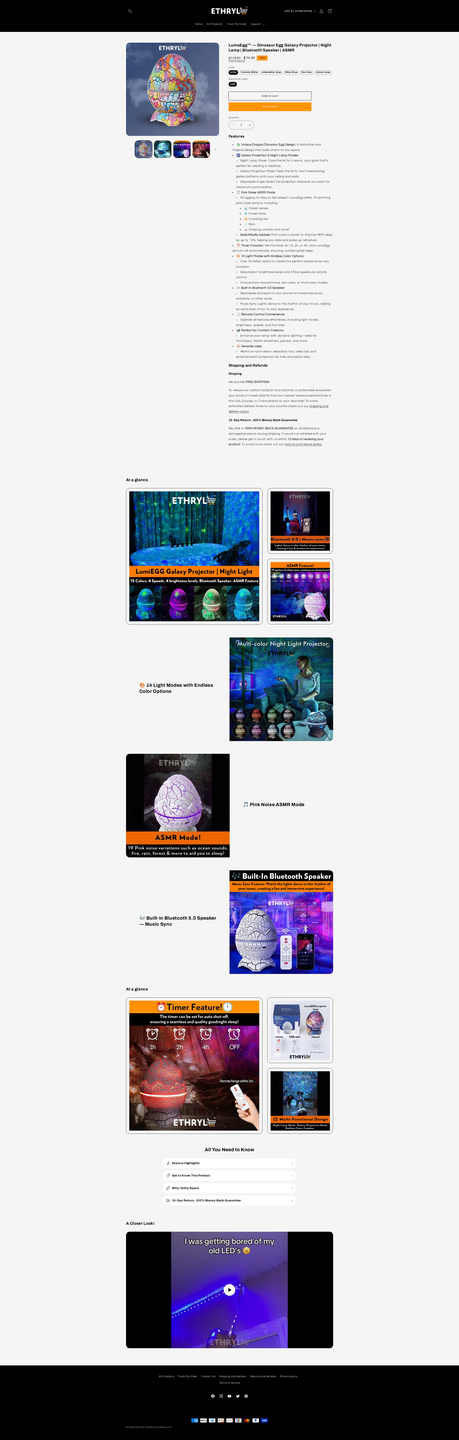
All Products (166, 1376)
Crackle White (249, 72)
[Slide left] (130, 149)
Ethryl (138, 1427)
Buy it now (270, 106)
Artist (233, 72)
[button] (130, 11)
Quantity (234, 117)
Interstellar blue (271, 72)
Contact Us (208, 1376)
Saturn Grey (323, 72)
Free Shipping (237, 61)
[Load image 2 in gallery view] (162, 149)
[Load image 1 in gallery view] (143, 149)
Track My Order (187, 1376)
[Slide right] (215, 149)
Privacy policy (288, 1376)
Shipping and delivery (233, 1376)
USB (232, 84)
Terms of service (229, 1383)
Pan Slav (306, 72)
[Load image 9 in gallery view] (201, 149)
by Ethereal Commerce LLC (157, 1427)
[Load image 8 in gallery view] (182, 149)
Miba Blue (291, 72)
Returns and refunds (263, 1376)
